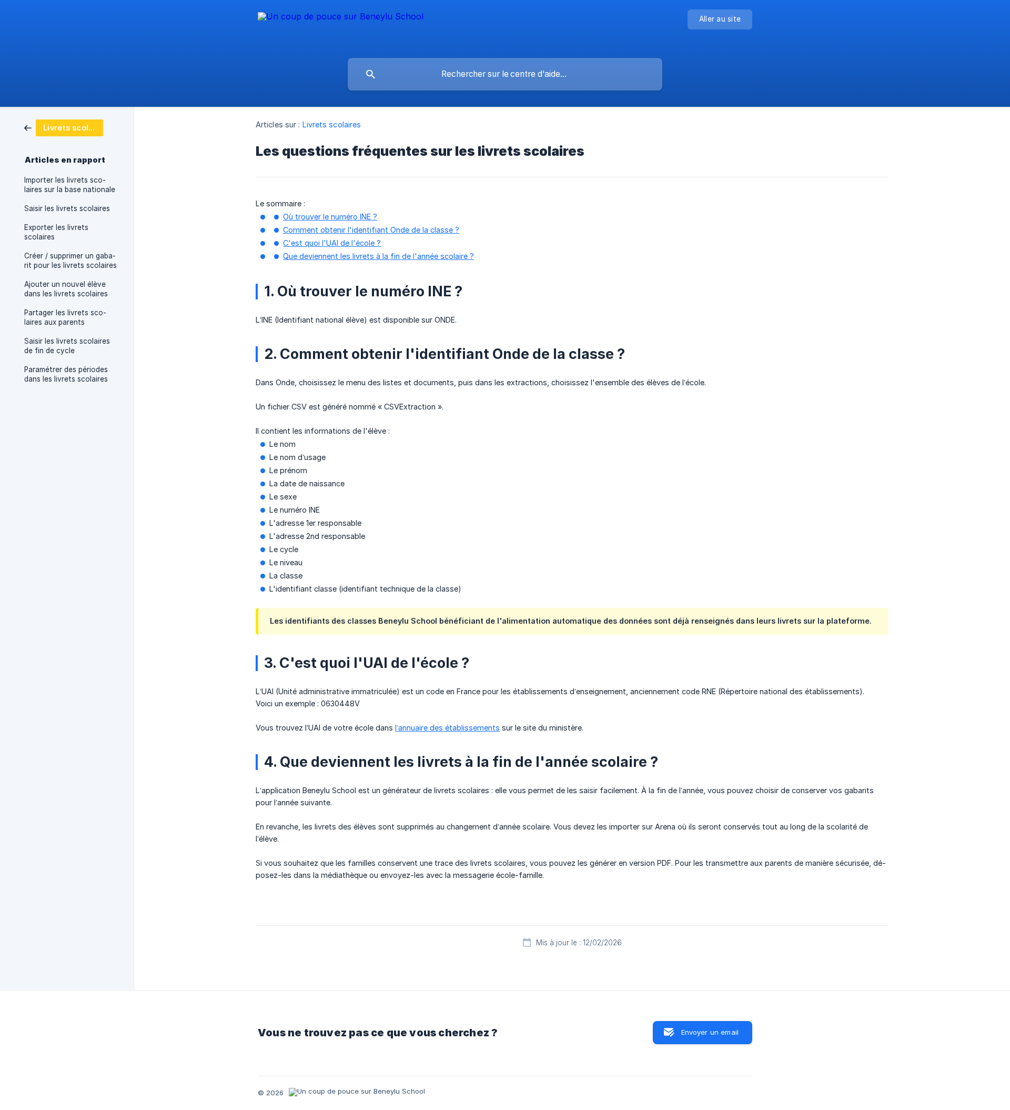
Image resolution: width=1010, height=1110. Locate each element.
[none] (340, 26)
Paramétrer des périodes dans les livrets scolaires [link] (66, 374)
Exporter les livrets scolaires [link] (56, 232)
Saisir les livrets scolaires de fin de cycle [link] (67, 346)
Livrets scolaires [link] (331, 124)
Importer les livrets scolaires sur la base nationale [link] (69, 185)
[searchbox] (505, 74)
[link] (63, 127)
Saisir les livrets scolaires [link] (67, 208)
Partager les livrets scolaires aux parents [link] (65, 317)
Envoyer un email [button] (710, 1032)
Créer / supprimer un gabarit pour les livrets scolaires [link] (70, 260)
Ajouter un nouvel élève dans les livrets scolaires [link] (66, 289)
